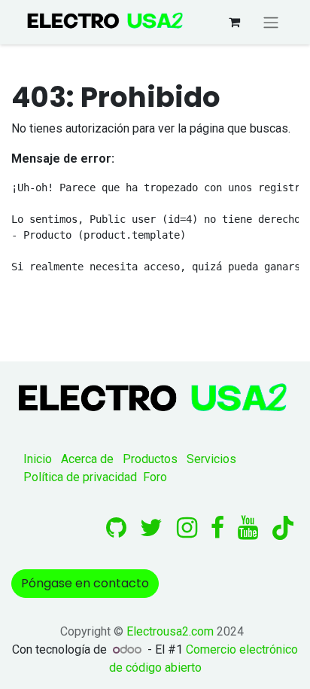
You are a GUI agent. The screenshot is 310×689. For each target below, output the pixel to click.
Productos (150, 459)
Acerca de (87, 459)
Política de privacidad (80, 477)
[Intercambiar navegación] (271, 22)
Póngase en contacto (85, 583)
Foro (155, 477)
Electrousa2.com (170, 631)
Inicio (37, 459)
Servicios (211, 459)
